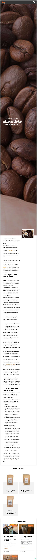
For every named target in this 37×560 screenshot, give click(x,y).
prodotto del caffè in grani (10, 364)
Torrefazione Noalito (6, 118)
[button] (34, 2)
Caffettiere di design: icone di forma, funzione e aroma (26, 538)
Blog (12, 118)
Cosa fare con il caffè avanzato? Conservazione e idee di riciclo (10, 538)
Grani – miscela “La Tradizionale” (26, 491)
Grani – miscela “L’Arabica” (10, 491)
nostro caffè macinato (12, 459)
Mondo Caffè (16, 118)
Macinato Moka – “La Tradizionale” (10, 512)
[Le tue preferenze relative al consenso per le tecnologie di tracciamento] (35, 558)
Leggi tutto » (6, 548)
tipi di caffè (10, 250)
